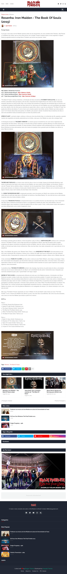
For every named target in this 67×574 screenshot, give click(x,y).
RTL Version (43, 571)
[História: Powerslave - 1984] (5, 554)
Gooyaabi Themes (47, 568)
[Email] (29, 368)
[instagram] (37, 512)
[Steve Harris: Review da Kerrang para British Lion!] (55, 383)
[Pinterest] (26, 368)
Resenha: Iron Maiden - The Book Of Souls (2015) (11, 391)
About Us (28, 571)
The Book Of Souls (15, 364)
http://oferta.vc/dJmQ (24, 92)
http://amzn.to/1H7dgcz (29, 96)
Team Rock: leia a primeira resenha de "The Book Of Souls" (32, 392)
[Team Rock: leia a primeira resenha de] (33, 383)
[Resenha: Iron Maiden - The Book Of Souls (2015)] (11, 383)
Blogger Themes (29, 568)
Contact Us (35, 571)
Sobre (7, 3)
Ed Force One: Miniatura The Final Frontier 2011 (22, 416)
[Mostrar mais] (32, 368)
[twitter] (60, 3)
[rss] (65, 3)
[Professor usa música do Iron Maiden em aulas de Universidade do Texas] (5, 411)
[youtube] (33, 512)
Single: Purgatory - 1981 (16, 423)
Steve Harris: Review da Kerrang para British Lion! (54, 391)
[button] (4, 9)
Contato (12, 3)
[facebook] (58, 3)
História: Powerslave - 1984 (17, 552)
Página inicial (4, 14)
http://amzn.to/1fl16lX (25, 94)
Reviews (11, 14)
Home (2, 3)
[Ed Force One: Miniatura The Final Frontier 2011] (5, 418)
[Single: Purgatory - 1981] (5, 425)
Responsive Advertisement (33, 495)
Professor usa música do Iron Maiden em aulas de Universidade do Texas (29, 409)
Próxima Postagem (60, 400)
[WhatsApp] (23, 368)
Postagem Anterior (7, 400)
